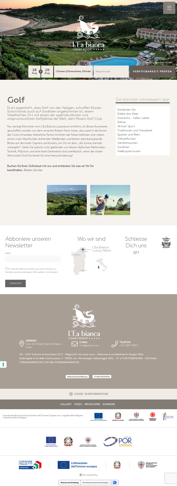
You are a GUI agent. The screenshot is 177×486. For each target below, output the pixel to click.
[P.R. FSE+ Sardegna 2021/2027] (88, 464)
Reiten (121, 122)
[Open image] (67, 200)
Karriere (109, 404)
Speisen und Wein (128, 134)
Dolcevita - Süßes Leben (133, 118)
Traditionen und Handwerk (134, 130)
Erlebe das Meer (127, 113)
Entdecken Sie (126, 109)
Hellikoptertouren (129, 151)
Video (78, 404)
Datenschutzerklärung (77, 376)
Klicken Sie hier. (33, 170)
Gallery (66, 404)
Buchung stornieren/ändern (159, 63)
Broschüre (92, 404)
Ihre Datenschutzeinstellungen (95, 482)
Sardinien (123, 147)
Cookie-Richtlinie (102, 376)
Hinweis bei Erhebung (69, 482)
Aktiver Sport (126, 126)
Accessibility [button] (90, 475)
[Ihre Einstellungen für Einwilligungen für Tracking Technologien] (3, 364)
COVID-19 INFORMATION (91, 394)
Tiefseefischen (126, 138)
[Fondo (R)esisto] (88, 441)
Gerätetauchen (127, 143)
